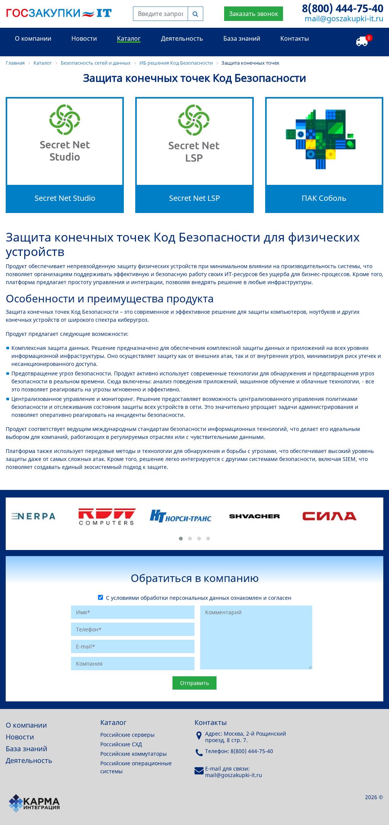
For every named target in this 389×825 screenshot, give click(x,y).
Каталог (129, 38)
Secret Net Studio (65, 198)
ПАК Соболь (324, 198)
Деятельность (182, 38)
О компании (33, 38)
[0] (362, 41)
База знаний (241, 38)
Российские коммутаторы (133, 753)
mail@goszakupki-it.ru (344, 18)
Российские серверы (127, 734)
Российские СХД (121, 744)
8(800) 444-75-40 (342, 8)
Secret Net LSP (194, 198)
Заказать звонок (253, 14)
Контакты (294, 38)
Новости (84, 38)
